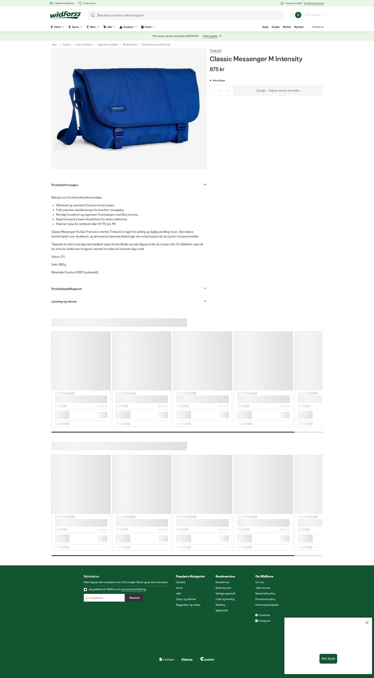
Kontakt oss (318, 26)
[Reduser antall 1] (213, 90)
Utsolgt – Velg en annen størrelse (277, 90)
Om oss (259, 582)
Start (54, 44)
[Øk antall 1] (226, 90)
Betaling (220, 604)
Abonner (134, 597)
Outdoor (67, 44)
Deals (265, 27)
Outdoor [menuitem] (128, 27)
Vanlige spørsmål (225, 593)
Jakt (178, 593)
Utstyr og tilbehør (186, 599)
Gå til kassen (312, 15)
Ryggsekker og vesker (188, 604)
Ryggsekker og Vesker (107, 44)
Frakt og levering (225, 599)
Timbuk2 (215, 51)
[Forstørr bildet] (129, 108)
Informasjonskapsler (267, 604)
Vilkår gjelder (210, 36)
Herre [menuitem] (57, 27)
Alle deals (326, 659)
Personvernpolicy (265, 599)
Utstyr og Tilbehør (84, 44)
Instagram (265, 620)
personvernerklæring (133, 589)
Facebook (264, 615)
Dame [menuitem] (75, 27)
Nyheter (299, 27)
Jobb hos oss (262, 588)
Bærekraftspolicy (265, 593)
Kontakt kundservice (314, 3)
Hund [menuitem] (148, 27)
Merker (287, 27)
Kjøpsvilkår (222, 610)
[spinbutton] (219, 90)
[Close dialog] (365, 622)
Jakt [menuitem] (109, 27)
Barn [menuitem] (93, 27)
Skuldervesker (130, 44)
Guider (276, 27)
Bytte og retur (224, 588)
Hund (179, 588)
